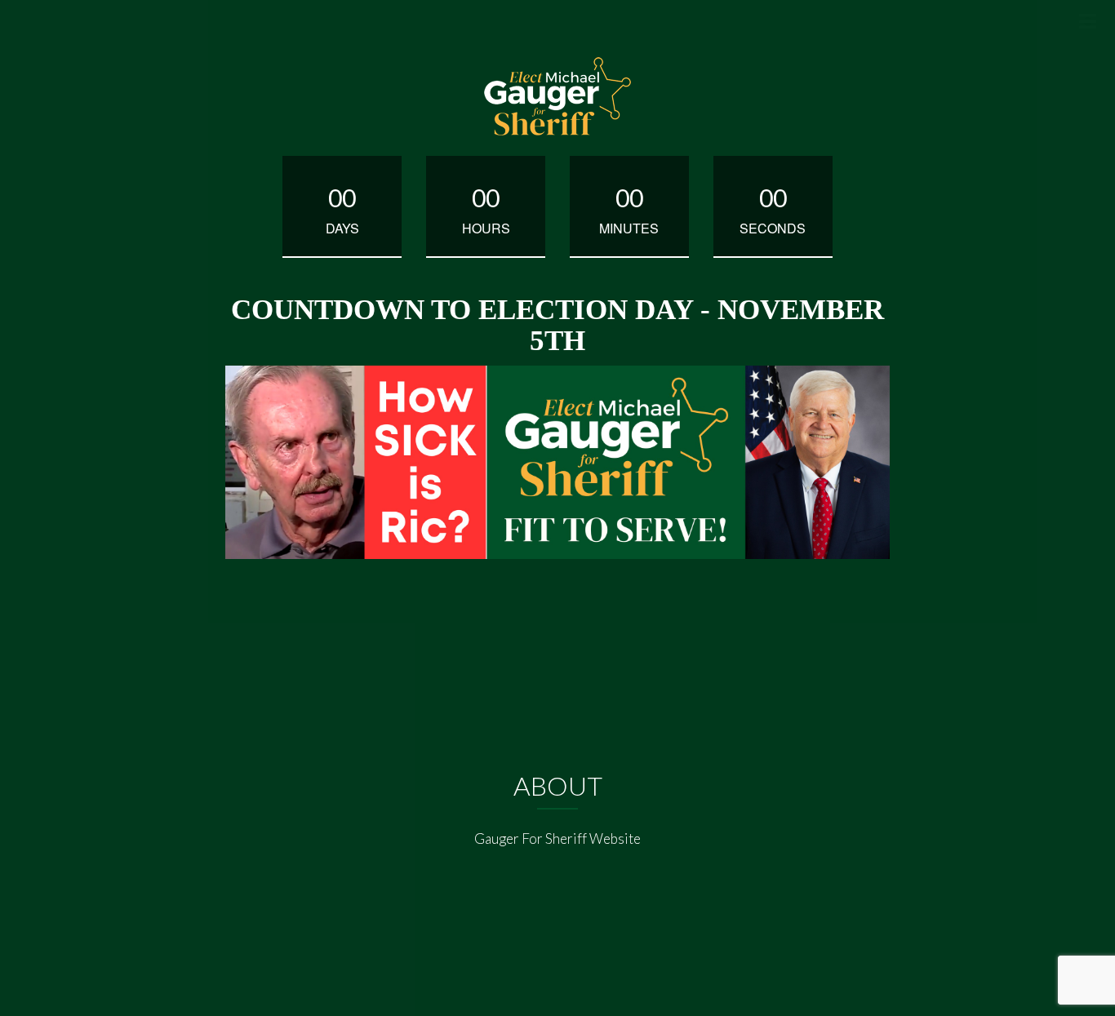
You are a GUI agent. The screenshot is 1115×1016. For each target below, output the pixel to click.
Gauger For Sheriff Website (557, 838)
